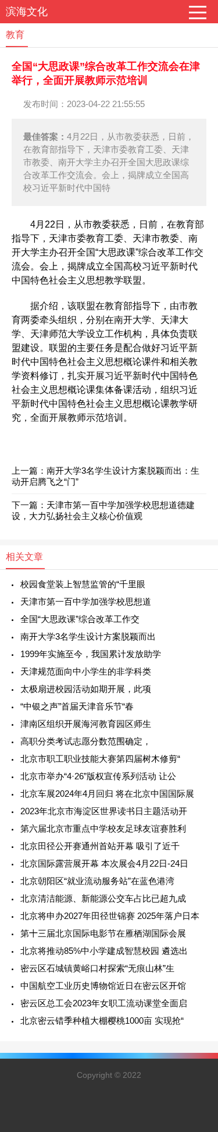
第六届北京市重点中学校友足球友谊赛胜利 (103, 828)
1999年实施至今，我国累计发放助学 (90, 654)
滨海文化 (27, 11)
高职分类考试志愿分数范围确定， (85, 741)
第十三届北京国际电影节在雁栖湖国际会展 (103, 933)
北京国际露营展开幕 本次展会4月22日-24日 (104, 863)
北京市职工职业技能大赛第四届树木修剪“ (100, 759)
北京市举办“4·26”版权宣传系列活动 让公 (98, 776)
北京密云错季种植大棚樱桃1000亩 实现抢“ (102, 1020)
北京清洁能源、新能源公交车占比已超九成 (103, 898)
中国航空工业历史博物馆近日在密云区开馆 (103, 986)
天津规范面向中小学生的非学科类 (85, 671)
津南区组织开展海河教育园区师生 (85, 724)
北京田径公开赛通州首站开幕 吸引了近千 (100, 846)
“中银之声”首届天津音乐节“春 (77, 706)
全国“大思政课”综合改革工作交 (80, 619)
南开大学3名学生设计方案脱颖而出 (88, 636)
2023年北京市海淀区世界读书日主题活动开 (103, 811)
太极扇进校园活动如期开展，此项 (85, 689)
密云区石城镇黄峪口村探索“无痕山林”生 (97, 968)
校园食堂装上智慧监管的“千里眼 (82, 584)
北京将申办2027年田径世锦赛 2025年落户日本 (109, 916)
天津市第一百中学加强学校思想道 (85, 601)
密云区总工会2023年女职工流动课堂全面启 (103, 1003)
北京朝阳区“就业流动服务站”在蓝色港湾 (97, 881)
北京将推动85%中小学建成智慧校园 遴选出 (104, 951)
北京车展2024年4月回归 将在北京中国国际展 (107, 794)
